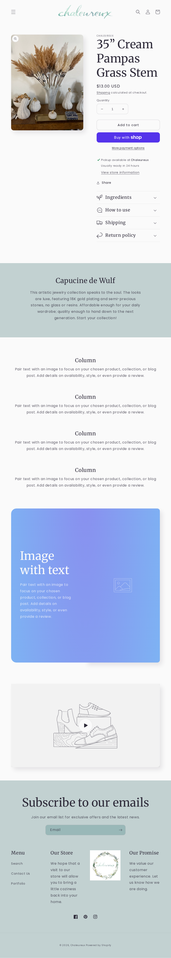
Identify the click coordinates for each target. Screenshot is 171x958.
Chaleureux (78, 945)
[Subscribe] (120, 830)
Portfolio (18, 883)
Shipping (103, 92)
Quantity (103, 100)
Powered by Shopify (98, 945)
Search (17, 863)
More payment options (128, 148)
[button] (13, 12)
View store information (120, 172)
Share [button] (106, 182)
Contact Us (20, 873)
